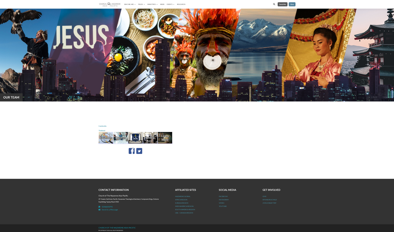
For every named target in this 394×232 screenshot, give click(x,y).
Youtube (223, 206)
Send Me (282, 4)
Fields (140, 4)
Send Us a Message (110, 209)
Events (169, 4)
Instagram (223, 200)
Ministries (151, 4)
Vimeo (221, 203)
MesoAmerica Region (184, 206)
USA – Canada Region (184, 213)
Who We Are (129, 4)
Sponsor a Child (270, 200)
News (162, 4)
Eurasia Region (181, 203)
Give (292, 4)
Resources (181, 4)
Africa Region (181, 200)
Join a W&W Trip (269, 203)
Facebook (223, 196)
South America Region (185, 209)
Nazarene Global (182, 196)
